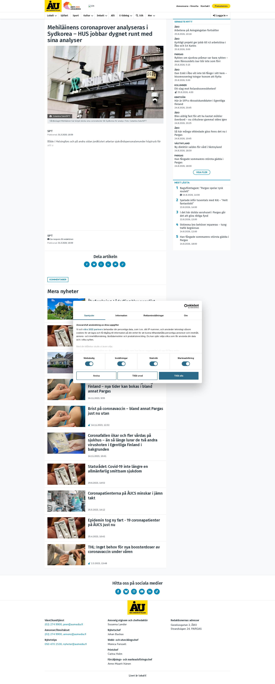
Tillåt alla (178, 375)
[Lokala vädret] (90, 6)
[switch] (121, 363)
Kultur (87, 15)
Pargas (178, 54)
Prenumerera (221, 6)
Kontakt (205, 6)
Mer (150, 15)
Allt (113, 15)
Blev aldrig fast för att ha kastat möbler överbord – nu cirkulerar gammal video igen (200, 120)
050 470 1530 (53, 644)
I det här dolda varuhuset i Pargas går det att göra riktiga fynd (202, 216)
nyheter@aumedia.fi (75, 644)
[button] (220, 15)
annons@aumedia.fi (74, 634)
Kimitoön (179, 97)
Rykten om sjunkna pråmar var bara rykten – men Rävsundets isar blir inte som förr (201, 61)
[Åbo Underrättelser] (137, 607)
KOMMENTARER (57, 279)
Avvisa (96, 375)
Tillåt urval (137, 375)
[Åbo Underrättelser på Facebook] (118, 591)
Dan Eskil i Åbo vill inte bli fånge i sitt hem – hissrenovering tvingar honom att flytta (200, 77)
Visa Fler (201, 172)
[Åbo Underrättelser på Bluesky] (126, 591)
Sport (76, 15)
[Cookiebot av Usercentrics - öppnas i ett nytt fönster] (186, 306)
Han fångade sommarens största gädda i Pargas (204, 240)
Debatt (100, 15)
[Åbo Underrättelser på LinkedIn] (150, 591)
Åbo (176, 27)
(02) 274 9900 (53, 624)
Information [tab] (121, 315)
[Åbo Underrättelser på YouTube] (142, 591)
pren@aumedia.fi (73, 624)
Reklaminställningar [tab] (154, 315)
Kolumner (180, 85)
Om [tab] (186, 315)
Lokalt (50, 15)
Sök (141, 15)
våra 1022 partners (93, 329)
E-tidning (124, 15)
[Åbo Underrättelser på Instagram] (134, 591)
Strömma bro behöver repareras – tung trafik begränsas (203, 228)
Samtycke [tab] (89, 315)
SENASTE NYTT (183, 21)
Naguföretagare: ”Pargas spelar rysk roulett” (201, 192)
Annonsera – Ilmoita (187, 6)
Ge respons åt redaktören (61, 239)
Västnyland (182, 143)
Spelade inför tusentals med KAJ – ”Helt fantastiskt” (204, 204)
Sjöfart (64, 15)
